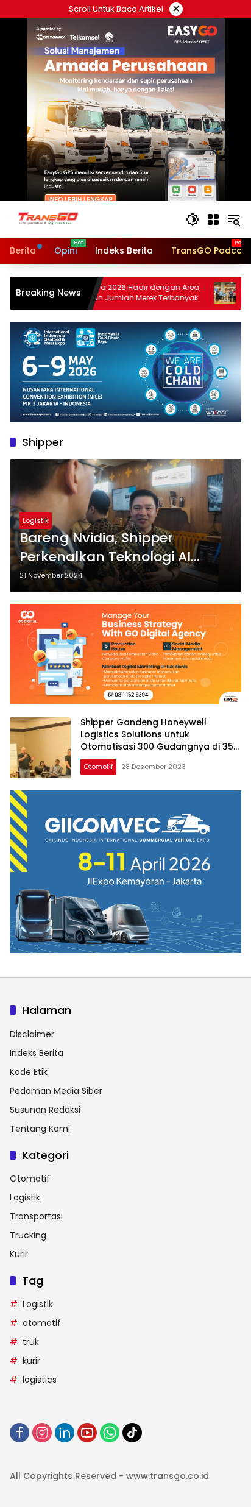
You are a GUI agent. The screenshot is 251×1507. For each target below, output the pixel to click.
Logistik (36, 520)
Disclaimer (32, 1034)
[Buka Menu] (213, 219)
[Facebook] (19, 1432)
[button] (192, 219)
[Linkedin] (64, 1432)
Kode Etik (29, 1072)
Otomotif (98, 766)
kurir (31, 1361)
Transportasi (36, 1216)
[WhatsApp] (109, 1432)
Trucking (28, 1235)
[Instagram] (42, 1432)
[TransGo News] (48, 219)
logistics (40, 1380)
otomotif (42, 1323)
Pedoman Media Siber (56, 1091)
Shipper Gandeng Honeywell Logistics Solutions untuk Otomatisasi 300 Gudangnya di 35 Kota (156, 740)
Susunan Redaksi (45, 1110)
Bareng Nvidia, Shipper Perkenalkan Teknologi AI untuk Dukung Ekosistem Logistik (105, 548)
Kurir (19, 1254)
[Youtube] (87, 1432)
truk (31, 1342)
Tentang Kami (40, 1128)
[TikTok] (132, 1432)
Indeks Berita (36, 1053)
